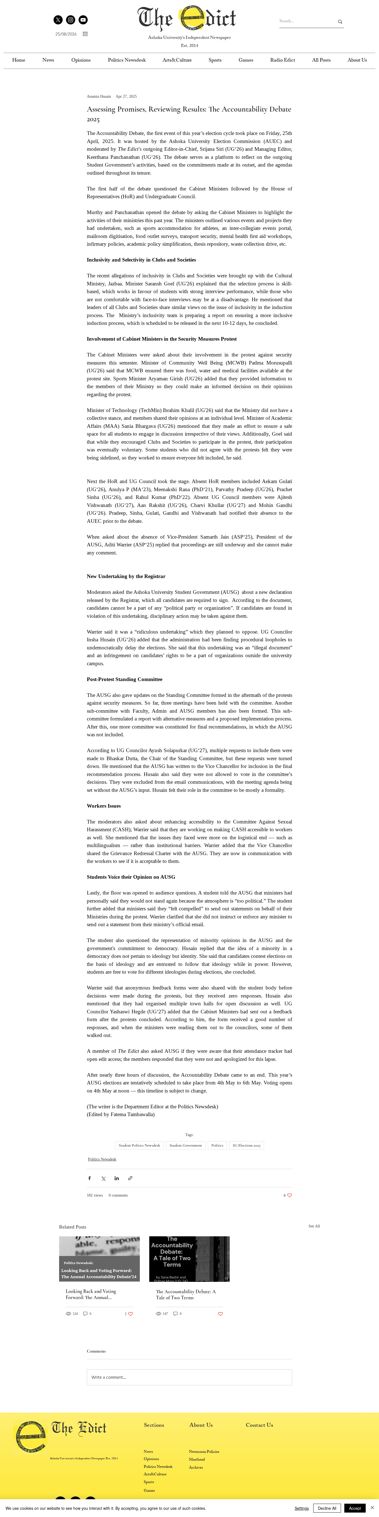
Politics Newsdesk (102, 1159)
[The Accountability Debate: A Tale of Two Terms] (189, 1259)
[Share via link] (130, 1178)
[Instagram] (70, 19)
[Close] (372, 1508)
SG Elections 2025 (247, 1145)
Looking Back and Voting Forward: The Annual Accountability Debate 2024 (93, 1294)
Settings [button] (302, 1508)
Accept (355, 1508)
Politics (217, 1145)
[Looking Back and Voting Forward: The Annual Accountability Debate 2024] (99, 1259)
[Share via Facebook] (89, 1178)
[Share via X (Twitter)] (103, 1178)
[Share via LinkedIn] (116, 1178)
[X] (58, 19)
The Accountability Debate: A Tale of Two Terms (186, 1295)
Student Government (186, 1145)
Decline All (327, 1508)
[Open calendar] (85, 34)
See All (314, 1226)
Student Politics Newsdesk (139, 1145)
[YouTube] (83, 19)
